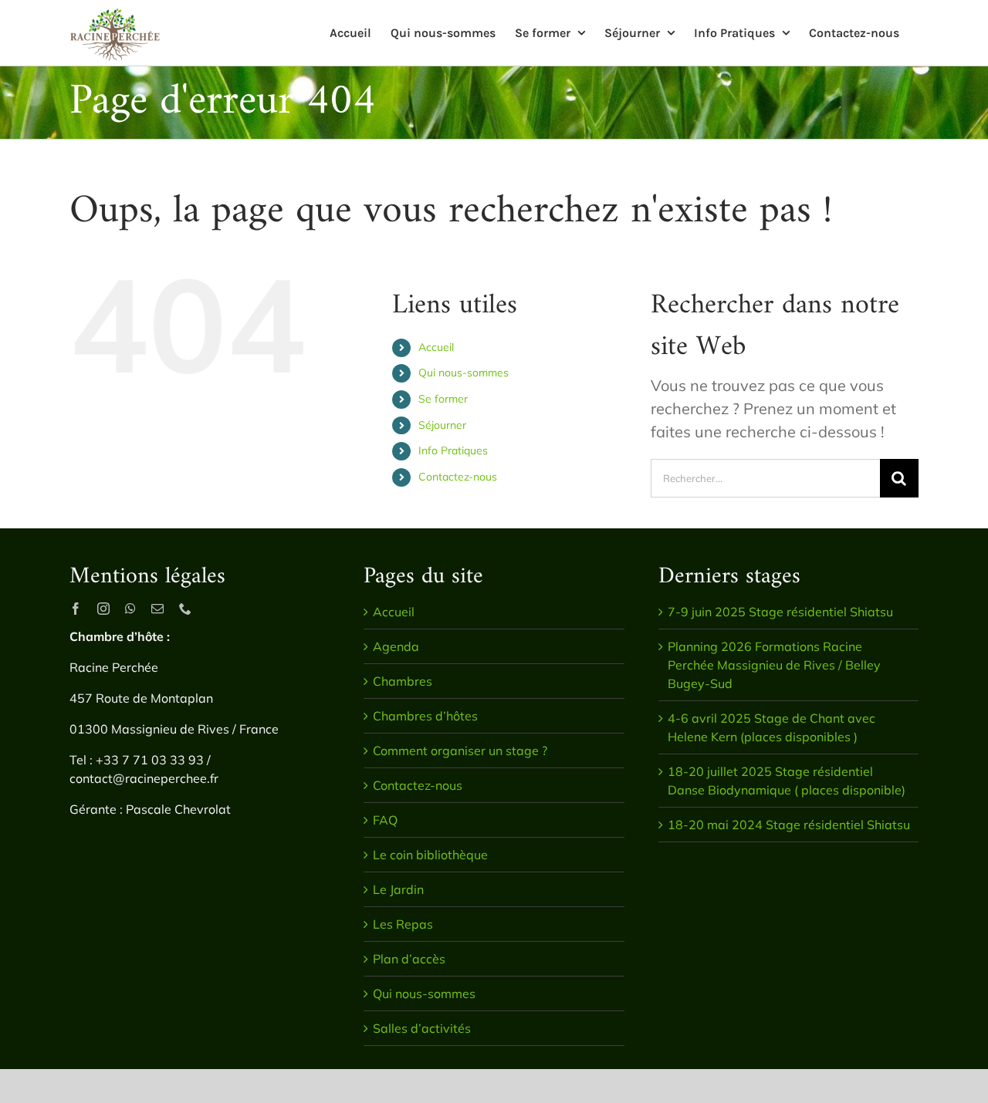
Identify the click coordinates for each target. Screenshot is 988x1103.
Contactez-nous (457, 477)
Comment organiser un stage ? (460, 750)
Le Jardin (398, 889)
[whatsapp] (130, 608)
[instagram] (103, 608)
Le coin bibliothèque (430, 854)
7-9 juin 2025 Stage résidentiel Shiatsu (780, 611)
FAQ (385, 820)
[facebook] (75, 608)
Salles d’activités (422, 1028)
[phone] (185, 608)
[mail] (157, 608)
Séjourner (442, 425)
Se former (443, 399)
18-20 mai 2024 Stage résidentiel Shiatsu (789, 824)
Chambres (402, 681)
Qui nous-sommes (463, 372)
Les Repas (403, 924)
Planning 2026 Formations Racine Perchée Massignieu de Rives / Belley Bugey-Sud (774, 665)
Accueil (436, 347)
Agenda (396, 646)
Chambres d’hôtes (425, 716)
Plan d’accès (409, 958)
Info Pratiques (453, 450)
